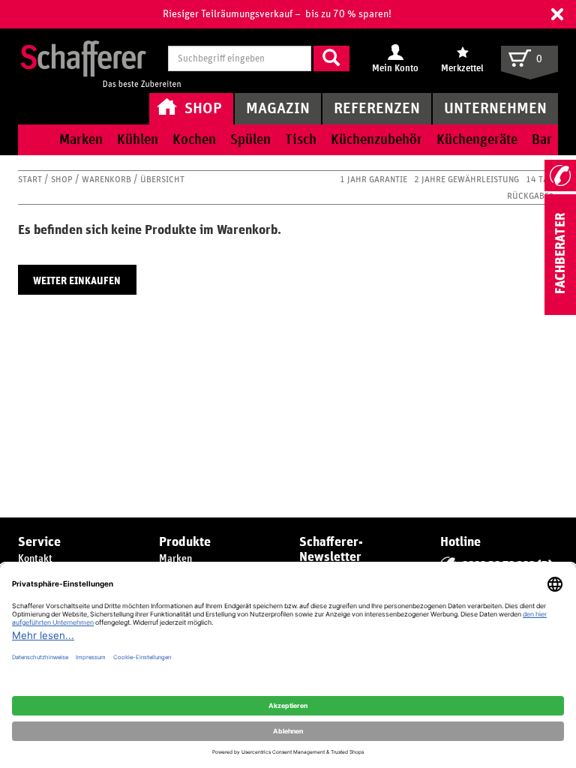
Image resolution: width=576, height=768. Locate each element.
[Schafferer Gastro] (100, 60)
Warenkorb (108, 179)
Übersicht (162, 179)
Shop (63, 179)
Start (31, 179)
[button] (557, 14)
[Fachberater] (560, 312)
